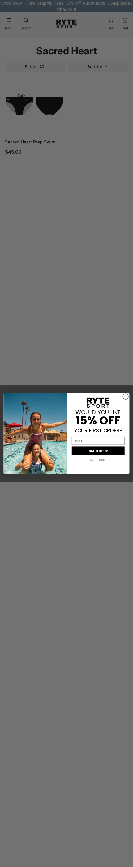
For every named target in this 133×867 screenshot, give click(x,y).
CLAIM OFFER (98, 451)
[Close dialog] (125, 396)
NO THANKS (98, 460)
